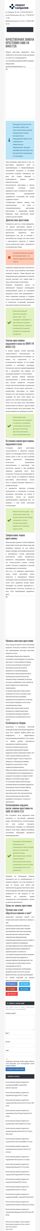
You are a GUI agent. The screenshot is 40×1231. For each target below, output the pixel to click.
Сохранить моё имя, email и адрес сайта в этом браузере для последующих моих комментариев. (20, 1064)
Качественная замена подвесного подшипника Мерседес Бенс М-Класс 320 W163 (20, 1212)
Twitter (25, 984)
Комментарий (11, 1013)
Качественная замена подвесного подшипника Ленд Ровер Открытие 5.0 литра (19, 1113)
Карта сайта (9, 1229)
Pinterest (13, 994)
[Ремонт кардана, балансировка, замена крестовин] (20, 8)
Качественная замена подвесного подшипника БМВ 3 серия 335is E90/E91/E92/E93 (17, 1085)
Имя (7, 1033)
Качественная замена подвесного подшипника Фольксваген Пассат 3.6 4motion (18, 1149)
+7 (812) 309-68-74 (26, 12)
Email (8, 1042)
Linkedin (25, 989)
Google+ (12, 989)
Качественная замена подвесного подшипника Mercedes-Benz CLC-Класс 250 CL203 (19, 1131)
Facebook (12, 984)
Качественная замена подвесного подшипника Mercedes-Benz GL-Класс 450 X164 (20, 1103)
